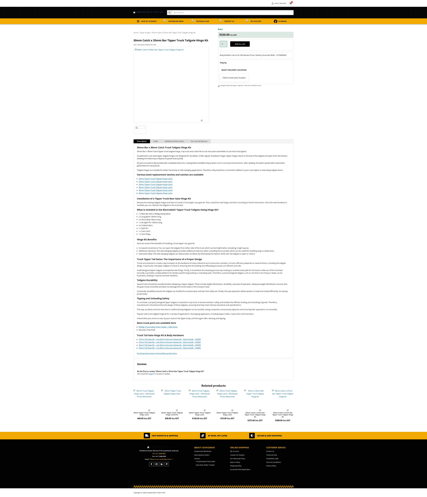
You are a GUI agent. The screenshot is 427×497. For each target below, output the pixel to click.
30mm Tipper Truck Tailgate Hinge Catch (156, 184)
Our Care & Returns (199, 141)
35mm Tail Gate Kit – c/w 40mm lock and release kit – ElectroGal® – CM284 (170, 348)
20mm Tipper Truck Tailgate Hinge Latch (155, 181)
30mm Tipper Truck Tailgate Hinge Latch (155, 187)
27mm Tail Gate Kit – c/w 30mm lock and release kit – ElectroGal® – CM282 (170, 342)
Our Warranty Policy (237, 458)
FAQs (155, 141)
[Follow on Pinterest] (167, 464)
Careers (197, 458)
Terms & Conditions (273, 462)
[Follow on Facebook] (151, 464)
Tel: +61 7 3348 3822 (159, 454)
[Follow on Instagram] (156, 464)
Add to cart (240, 44)
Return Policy (235, 462)
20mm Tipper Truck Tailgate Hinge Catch (156, 178)
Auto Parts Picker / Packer (205, 465)
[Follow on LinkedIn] (161, 464)
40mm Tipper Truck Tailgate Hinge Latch (155, 193)
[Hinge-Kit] (140, 128)
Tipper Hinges (145, 32)
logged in (152, 374)
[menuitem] (279, 3)
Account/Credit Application (240, 469)
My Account (234, 451)
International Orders (201, 455)
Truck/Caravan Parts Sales (205, 461)
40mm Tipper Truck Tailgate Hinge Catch (156, 190)
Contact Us (270, 451)
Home (135, 32)
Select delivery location (234, 70)
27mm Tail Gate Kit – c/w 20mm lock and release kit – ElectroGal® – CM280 (170, 339)
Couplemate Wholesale (202, 451)
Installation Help (272, 458)
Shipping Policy (236, 466)
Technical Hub (271, 455)
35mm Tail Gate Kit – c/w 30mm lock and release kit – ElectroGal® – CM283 (170, 345)
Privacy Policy (271, 466)
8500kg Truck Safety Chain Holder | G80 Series (158, 327)
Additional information (174, 141)
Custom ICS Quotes (237, 455)
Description (142, 141)
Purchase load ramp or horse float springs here (157, 353)
